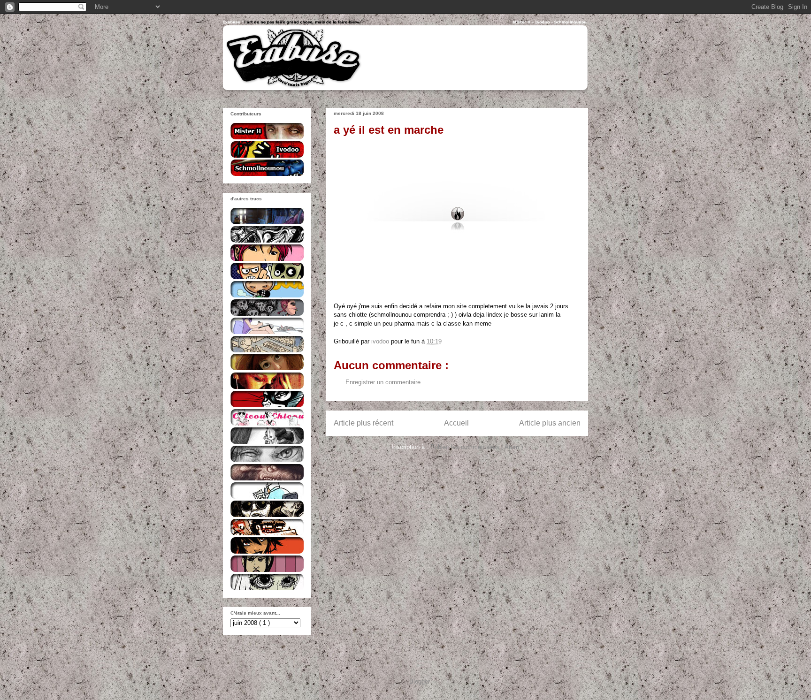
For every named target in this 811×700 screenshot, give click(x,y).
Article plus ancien (550, 423)
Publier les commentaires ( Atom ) (476, 446)
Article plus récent (363, 423)
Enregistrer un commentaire (383, 382)
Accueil (456, 423)
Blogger (419, 681)
